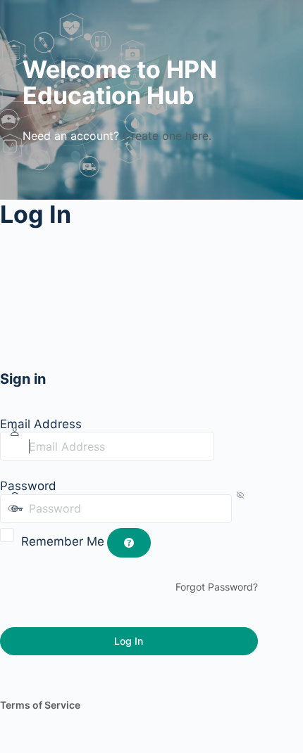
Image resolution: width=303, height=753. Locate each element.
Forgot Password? (216, 587)
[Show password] (244, 508)
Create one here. (167, 136)
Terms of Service (40, 705)
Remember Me (62, 541)
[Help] (129, 543)
